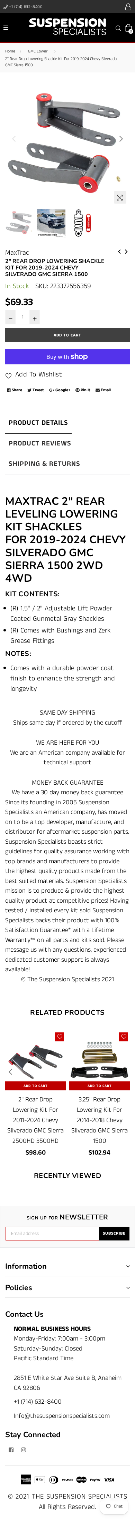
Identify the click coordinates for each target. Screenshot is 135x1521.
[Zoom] (120, 197)
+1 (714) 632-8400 (25, 7)
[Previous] (119, 251)
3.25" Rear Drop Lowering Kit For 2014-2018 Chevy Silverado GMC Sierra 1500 (99, 1120)
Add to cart (36, 1085)
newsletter (67, 1217)
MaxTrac (17, 253)
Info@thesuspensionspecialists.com (62, 1416)
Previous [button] (14, 139)
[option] (67, 145)
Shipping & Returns (44, 464)
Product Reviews (40, 444)
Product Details (38, 423)
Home (10, 51)
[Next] (126, 251)
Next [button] (121, 139)
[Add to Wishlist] (59, 1036)
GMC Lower (37, 51)
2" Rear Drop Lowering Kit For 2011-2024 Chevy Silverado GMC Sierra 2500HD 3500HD (35, 1120)
